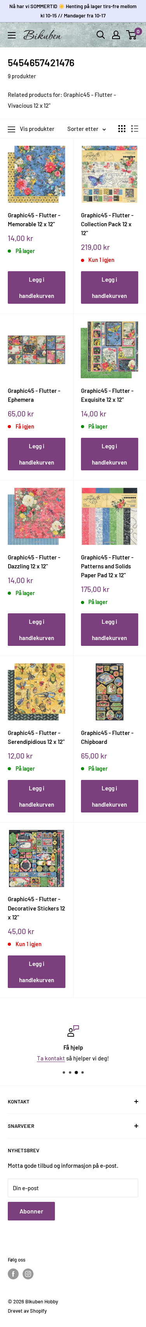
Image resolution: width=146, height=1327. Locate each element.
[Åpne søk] (101, 35)
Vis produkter (37, 128)
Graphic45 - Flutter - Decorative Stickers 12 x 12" (36, 908)
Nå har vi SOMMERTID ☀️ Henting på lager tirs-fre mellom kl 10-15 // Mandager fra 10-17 (73, 11)
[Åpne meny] (12, 35)
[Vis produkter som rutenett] (121, 128)
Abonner (31, 1211)
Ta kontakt (51, 1058)
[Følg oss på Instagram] (28, 1273)
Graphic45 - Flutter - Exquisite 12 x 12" (107, 395)
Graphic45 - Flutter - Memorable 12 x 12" (34, 219)
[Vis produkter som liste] (134, 128)
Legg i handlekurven (36, 287)
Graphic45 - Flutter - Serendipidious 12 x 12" (36, 737)
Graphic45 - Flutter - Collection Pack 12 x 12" (107, 224)
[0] (132, 35)
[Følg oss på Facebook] (13, 1273)
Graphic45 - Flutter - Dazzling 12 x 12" (34, 562)
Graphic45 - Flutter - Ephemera (34, 395)
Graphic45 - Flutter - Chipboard (107, 737)
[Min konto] (116, 35)
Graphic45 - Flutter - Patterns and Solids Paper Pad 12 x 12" (107, 566)
